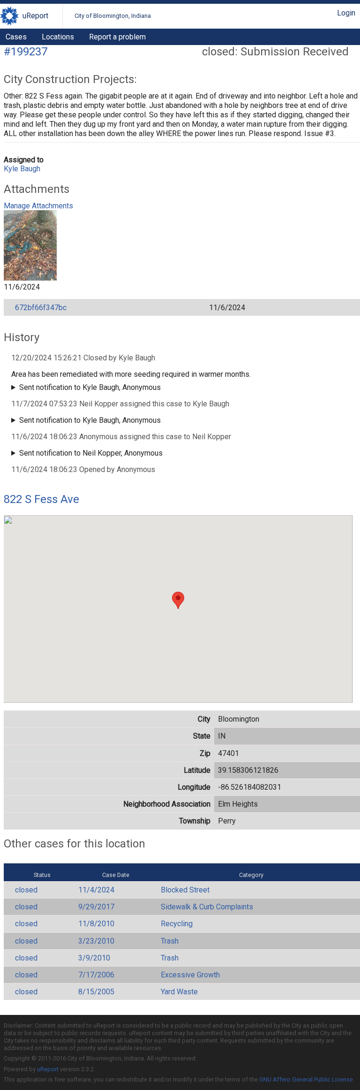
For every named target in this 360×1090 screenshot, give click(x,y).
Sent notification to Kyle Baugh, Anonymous (90, 387)
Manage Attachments (38, 205)
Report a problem (117, 36)
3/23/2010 (96, 941)
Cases (16, 36)
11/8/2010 (96, 923)
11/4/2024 (96, 889)
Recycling (177, 923)
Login (346, 12)
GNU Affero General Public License (306, 1079)
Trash (170, 941)
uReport (35, 15)
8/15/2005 (96, 991)
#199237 (25, 51)
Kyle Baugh (22, 168)
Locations (58, 36)
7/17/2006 (96, 974)
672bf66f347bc (41, 307)
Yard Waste (179, 991)
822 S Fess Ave (41, 499)
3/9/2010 (94, 957)
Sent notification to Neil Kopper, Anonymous (91, 453)
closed (26, 889)
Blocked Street (185, 889)
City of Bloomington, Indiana (113, 15)
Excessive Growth (190, 974)
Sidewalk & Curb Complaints (207, 906)
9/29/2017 (96, 906)
